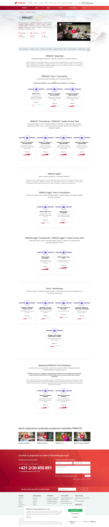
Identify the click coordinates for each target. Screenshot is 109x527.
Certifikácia (35, 33)
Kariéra (50, 3)
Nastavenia (75, 517)
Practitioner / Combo (34, 49)
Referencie (64, 3)
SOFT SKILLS (22, 504)
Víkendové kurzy (82, 49)
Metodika (23, 33)
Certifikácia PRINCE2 (52, 499)
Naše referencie (65, 501)
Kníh (34, 36)
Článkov (23, 36)
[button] (16, 436)
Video (88, 49)
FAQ (45, 33)
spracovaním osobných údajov (69, 476)
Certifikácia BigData (52, 501)
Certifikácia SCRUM (52, 503)
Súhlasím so (67, 476)
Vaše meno (59, 463)
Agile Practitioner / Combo (60, 49)
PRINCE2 (21, 498)
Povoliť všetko (75, 510)
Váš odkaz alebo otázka (61, 466)
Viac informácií (29, 517)
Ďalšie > (21, 506)
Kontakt (70, 3)
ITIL (20, 499)
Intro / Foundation (23, 49)
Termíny (36, 3)
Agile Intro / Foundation (46, 49)
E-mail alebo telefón (78, 463)
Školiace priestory (65, 499)
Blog (55, 3)
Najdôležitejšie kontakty (67, 498)
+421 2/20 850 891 (87, 3)
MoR (20, 501)
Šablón (45, 36)
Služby (46, 3)
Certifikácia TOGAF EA (52, 498)
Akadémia (30, 3)
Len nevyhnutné (75, 513)
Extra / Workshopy (72, 49)
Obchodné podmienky (66, 503)
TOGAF (21, 503)
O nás (59, 3)
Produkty (41, 3)
